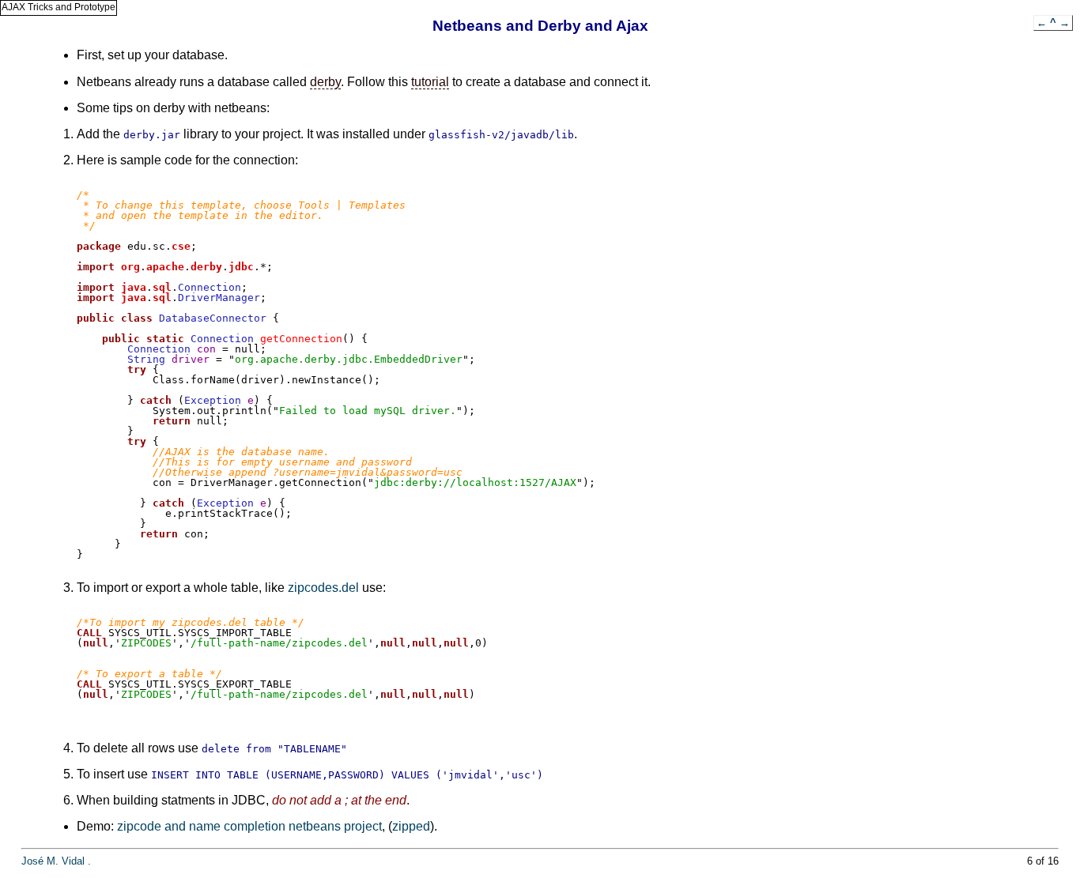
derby (325, 82)
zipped (411, 826)
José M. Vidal (53, 861)
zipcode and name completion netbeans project (249, 826)
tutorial (430, 82)
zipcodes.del (323, 587)
